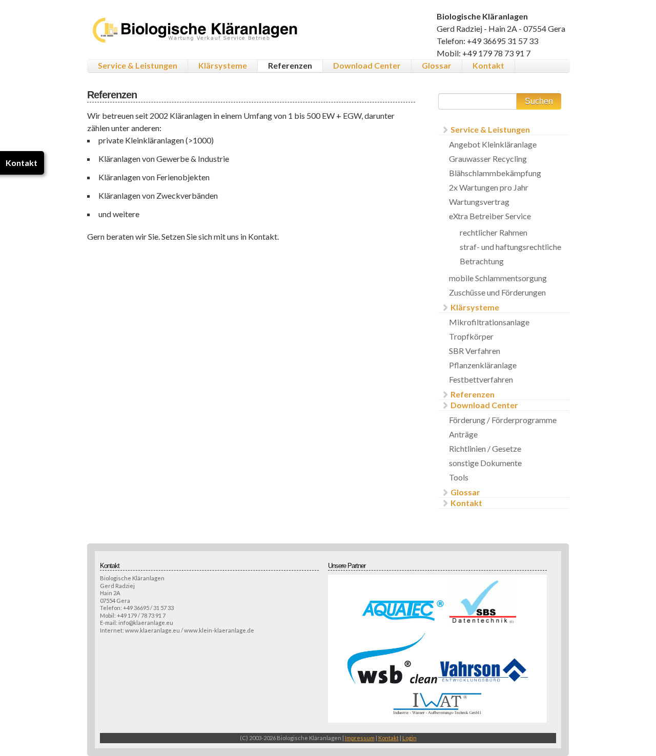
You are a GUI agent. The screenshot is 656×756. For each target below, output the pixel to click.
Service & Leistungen (137, 65)
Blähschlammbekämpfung (495, 173)
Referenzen (290, 65)
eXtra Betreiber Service (490, 216)
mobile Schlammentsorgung (498, 278)
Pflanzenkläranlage (483, 365)
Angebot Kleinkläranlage (493, 144)
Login (409, 737)
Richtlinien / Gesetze (485, 448)
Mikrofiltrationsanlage (489, 322)
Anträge (463, 434)
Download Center (367, 65)
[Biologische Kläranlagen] (196, 41)
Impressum (360, 737)
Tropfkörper (471, 336)
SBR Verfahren (474, 350)
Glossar (437, 65)
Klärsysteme (222, 65)
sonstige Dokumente (485, 463)
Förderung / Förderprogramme (503, 420)
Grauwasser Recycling (488, 158)
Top (632, 732)
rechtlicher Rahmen (493, 232)
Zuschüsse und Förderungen (497, 292)
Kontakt (488, 65)
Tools (458, 477)
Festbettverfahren (481, 379)
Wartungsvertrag (479, 201)
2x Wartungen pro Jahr (488, 187)
